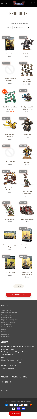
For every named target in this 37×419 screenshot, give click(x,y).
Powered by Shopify (26, 401)
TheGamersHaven (15, 401)
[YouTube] (10, 381)
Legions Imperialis (6, 317)
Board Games (5, 334)
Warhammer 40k (6, 310)
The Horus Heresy (6, 315)
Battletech (4, 329)
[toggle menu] (2, 3)
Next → (18, 286)
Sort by (9, 27)
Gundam (3, 332)
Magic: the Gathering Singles (9, 320)
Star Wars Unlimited (7, 327)
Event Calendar (5, 336)
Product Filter (19, 294)
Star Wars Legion (6, 324)
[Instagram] (6, 381)
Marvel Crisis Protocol (8, 322)
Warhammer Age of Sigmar (9, 312)
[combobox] (21, 27)
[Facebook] (2, 381)
